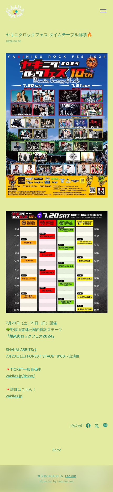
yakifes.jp (14, 396)
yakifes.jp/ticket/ (20, 376)
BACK (56, 450)
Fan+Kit (70, 476)
